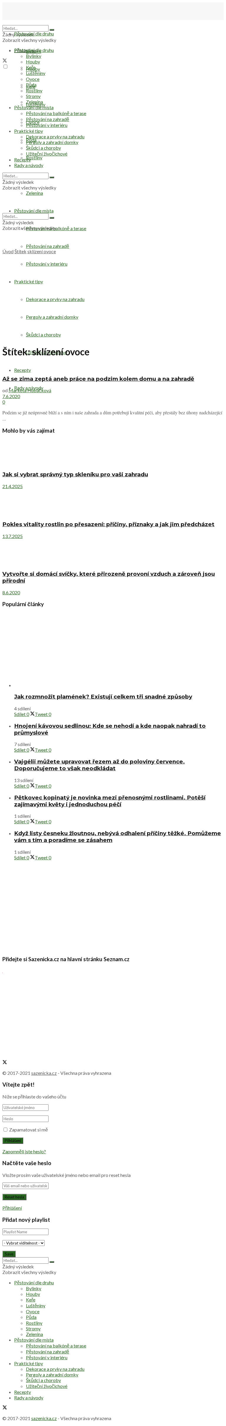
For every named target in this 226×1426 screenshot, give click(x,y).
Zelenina (34, 101)
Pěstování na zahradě (47, 246)
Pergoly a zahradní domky (52, 142)
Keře (30, 67)
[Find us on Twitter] (4, 61)
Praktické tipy (28, 131)
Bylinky (33, 56)
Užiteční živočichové (46, 153)
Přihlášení (12, 1208)
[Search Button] (51, 30)
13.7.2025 (12, 536)
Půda (31, 84)
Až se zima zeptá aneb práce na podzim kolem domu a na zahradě (98, 378)
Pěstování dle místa (34, 107)
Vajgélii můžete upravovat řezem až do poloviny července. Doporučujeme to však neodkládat (99, 765)
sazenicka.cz (44, 1073)
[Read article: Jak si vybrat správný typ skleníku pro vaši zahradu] (113, 452)
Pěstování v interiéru (46, 125)
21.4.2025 (12, 486)
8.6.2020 (11, 592)
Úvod (8, 251)
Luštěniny (35, 73)
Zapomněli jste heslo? (24, 1151)
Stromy (33, 96)
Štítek (20, 251)
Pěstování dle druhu (34, 33)
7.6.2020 (11, 396)
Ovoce (32, 79)
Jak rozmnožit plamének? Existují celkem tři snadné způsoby (103, 696)
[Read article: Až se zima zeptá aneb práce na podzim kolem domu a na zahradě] (113, 367)
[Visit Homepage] (31, 22)
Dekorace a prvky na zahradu (55, 136)
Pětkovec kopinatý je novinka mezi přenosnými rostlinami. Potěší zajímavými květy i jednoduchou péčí (109, 801)
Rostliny (34, 157)
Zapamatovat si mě (28, 1129)
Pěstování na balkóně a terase (56, 113)
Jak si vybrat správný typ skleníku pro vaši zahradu (75, 474)
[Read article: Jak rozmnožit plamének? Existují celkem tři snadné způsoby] (119, 650)
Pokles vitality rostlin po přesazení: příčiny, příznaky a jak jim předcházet (108, 524)
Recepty (22, 370)
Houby (33, 61)
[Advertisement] (113, 298)
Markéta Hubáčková (30, 390)
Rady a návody (28, 165)
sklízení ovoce (41, 251)
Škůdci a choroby (43, 148)
